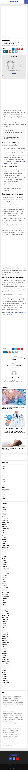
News (3, 493)
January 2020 (5, 657)
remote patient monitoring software (10, 736)
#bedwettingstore (17, 696)
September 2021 (5, 619)
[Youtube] (17, 758)
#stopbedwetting (19, 704)
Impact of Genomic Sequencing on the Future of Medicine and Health (13, 407)
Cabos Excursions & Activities (9, 711)
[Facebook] (10, 758)
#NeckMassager (14, 700)
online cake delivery (7, 728)
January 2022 (5, 611)
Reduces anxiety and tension (12, 138)
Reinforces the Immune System (12, 137)
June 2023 (4, 579)
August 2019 (4, 666)
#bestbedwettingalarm (8, 698)
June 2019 (4, 670)
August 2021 (4, 621)
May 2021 (4, 627)
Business (4, 470)
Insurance (20, 719)
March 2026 (4, 516)
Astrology (4, 466)
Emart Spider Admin (6, 45)
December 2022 (5, 590)
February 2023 (5, 587)
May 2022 (4, 604)
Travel (3, 498)
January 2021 (5, 634)
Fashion (3, 477)
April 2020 (4, 651)
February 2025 (5, 541)
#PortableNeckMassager (8, 704)
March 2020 (4, 653)
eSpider (14, 1)
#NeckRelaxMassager (7, 702)
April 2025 (4, 537)
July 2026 (4, 509)
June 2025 (4, 533)
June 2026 (4, 511)
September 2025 (5, 528)
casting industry (18, 713)
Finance (3, 481)
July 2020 (4, 646)
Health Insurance (5, 489)
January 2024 (5, 566)
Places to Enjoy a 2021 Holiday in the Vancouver (14, 366)
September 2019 (5, 665)
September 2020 (5, 642)
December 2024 (5, 545)
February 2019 (5, 678)
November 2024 (5, 547)
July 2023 (4, 577)
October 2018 (5, 686)
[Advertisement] (14, 22)
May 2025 (4, 535)
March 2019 (4, 676)
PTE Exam (5, 730)
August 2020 (4, 644)
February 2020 (5, 655)
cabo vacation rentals (7, 713)
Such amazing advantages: (10, 135)
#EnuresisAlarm (17, 698)
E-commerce (4, 40)
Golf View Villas (18, 717)
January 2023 (5, 589)
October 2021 (5, 617)
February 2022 (5, 610)
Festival (3, 479)
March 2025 (4, 539)
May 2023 (4, 581)
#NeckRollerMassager (18, 702)
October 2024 (5, 549)
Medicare (11, 721)
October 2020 (5, 640)
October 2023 (5, 571)
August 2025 (4, 530)
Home (8, 768)
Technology (4, 496)
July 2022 (4, 600)
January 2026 (5, 520)
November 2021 (5, 615)
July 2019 (4, 668)
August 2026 (4, 507)
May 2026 (4, 513)
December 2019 (5, 659)
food (3, 485)
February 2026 (5, 518)
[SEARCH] (24, 457)
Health (8, 40)
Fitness (3, 483)
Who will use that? (8, 134)
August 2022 (4, 598)
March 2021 (4, 630)
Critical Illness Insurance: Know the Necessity (12, 428)
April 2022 (4, 606)
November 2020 (5, 638)
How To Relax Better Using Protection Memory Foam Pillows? (13, 449)
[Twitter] (14, 758)
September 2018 (5, 687)
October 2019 (5, 663)
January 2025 (5, 543)
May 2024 (4, 558)
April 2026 (4, 514)
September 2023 (5, 573)
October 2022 (5, 594)
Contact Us (12, 768)
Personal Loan (16, 728)
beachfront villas (16, 706)
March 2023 (4, 585)
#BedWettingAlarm (7, 696)
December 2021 (5, 613)
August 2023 (4, 575)
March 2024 (4, 562)
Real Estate (4, 494)
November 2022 (5, 592)
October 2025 (5, 526)
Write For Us (18, 768)
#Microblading (6, 700)
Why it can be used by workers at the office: (14, 132)
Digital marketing (18, 715)
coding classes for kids (8, 715)
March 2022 (4, 608)
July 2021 (4, 623)
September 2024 (5, 551)
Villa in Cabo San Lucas (7, 745)
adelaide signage (6, 706)
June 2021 (4, 625)
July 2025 (4, 532)
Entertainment (5, 475)
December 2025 (5, 522)
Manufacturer (5, 491)
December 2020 (5, 636)
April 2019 (4, 674)
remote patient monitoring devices (10, 734)
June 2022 (4, 602)
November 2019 (5, 661)
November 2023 (5, 570)
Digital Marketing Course (8, 717)
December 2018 (5, 682)
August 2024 (4, 552)
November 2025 (5, 524)
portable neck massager (12, 267)
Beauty (3, 468)
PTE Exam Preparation (13, 730)
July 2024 (4, 554)
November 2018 (5, 684)
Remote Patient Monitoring (8, 732)
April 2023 (4, 583)
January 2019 (5, 680)
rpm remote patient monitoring (9, 738)
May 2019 (4, 672)
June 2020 (4, 648)
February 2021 (5, 632)
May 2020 (4, 649)
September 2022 (5, 596)
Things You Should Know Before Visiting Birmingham (14, 359)
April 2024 (4, 560)
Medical (5, 721)
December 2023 (5, 568)
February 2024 (5, 564)
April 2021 (4, 629)
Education (4, 474)
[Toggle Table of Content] (22, 130)
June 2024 (4, 556)
